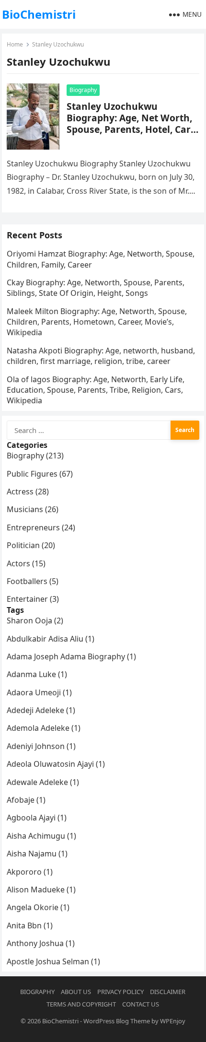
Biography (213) (35, 455)
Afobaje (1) (26, 800)
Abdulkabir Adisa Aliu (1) (50, 638)
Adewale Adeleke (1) (43, 782)
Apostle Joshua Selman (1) (53, 961)
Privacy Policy (120, 991)
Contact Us (140, 1004)
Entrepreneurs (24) (41, 527)
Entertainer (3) (33, 599)
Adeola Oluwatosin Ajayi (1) (56, 764)
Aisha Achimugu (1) (41, 836)
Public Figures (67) (40, 473)
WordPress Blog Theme (116, 1021)
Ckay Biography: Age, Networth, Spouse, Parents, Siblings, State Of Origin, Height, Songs (95, 287)
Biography (83, 90)
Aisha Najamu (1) (37, 853)
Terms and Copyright (81, 1004)
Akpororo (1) (30, 871)
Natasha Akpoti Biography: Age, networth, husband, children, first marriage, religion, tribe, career (101, 355)
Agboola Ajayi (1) (37, 817)
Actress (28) (28, 491)
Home (15, 44)
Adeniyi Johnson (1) (41, 746)
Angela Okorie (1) (38, 907)
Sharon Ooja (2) (35, 620)
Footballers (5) (32, 581)
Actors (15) (26, 563)
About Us (76, 991)
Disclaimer (167, 991)
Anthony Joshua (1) (41, 943)
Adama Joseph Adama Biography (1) (71, 656)
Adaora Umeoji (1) (39, 692)
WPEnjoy (172, 1021)
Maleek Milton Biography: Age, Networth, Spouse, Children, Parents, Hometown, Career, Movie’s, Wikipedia (97, 322)
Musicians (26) (32, 509)
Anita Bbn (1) (30, 925)
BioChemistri (39, 14)
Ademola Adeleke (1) (43, 728)
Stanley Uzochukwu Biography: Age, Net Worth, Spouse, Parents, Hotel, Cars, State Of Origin (132, 123)
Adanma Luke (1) (37, 674)
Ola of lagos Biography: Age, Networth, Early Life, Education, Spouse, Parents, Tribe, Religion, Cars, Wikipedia (95, 390)
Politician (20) (31, 545)
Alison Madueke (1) (41, 889)
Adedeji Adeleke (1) (41, 710)
